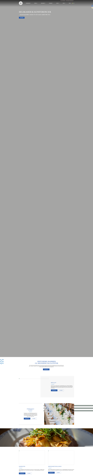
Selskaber (50, 3)
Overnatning (28, 3)
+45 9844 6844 (63, 0)
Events (57, 3)
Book (69, 3)
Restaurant (43, 3)
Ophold (35, 3)
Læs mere (28, 473)
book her (21, 17)
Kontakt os (46, 369)
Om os (64, 3)
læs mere (60, 390)
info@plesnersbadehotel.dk (70, 0)
